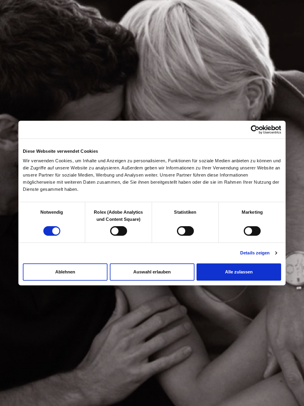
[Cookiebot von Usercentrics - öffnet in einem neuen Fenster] (255, 129)
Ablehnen (65, 271)
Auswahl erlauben (152, 271)
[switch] (118, 231)
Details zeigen (255, 252)
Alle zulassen (239, 271)
